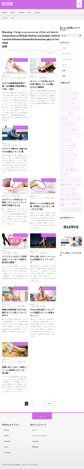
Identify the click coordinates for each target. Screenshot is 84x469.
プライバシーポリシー (40, 436)
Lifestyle (21, 12)
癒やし (64, 194)
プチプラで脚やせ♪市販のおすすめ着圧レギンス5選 (14, 150)
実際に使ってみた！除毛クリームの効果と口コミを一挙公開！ (14, 370)
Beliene (17, 465)
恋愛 (63, 70)
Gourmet (37, 12)
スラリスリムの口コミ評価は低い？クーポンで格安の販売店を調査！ (14, 259)
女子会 (64, 174)
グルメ (64, 48)
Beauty (4, 12)
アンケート (65, 89)
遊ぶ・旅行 (66, 210)
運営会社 (35, 447)
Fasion (12, 12)
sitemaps (35, 441)
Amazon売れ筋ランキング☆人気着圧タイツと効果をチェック (42, 312)
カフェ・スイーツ (68, 98)
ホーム (34, 430)
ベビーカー (65, 140)
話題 (63, 76)
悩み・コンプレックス (10, 77)
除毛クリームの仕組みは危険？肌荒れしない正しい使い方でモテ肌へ (42, 206)
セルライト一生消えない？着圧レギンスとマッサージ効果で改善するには (14, 202)
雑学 (77, 210)
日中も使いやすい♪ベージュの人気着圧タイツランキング (42, 259)
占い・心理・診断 (68, 170)
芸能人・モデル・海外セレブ (70, 204)
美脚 (19, 77)
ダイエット (35, 77)
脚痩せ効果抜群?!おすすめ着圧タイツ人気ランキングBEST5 (14, 312)
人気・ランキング (68, 155)
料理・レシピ (74, 184)
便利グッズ (66, 165)
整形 (63, 184)
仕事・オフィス (67, 160)
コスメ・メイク (67, 103)
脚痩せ (45, 77)
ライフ (64, 65)
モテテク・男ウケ (68, 145)
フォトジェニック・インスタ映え (70, 118)
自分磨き (15, 145)
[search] (80, 35)
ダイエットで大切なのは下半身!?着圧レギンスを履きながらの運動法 (42, 84)
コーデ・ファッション (69, 108)
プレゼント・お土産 (69, 129)
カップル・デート (68, 93)
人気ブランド (66, 150)
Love (29, 12)
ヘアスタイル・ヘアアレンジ (70, 134)
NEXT (50, 403)
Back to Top (42, 416)
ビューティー (21, 60)
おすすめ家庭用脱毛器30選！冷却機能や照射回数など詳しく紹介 (14, 86)
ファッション (66, 59)
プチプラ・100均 (68, 124)
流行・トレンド (68, 189)
